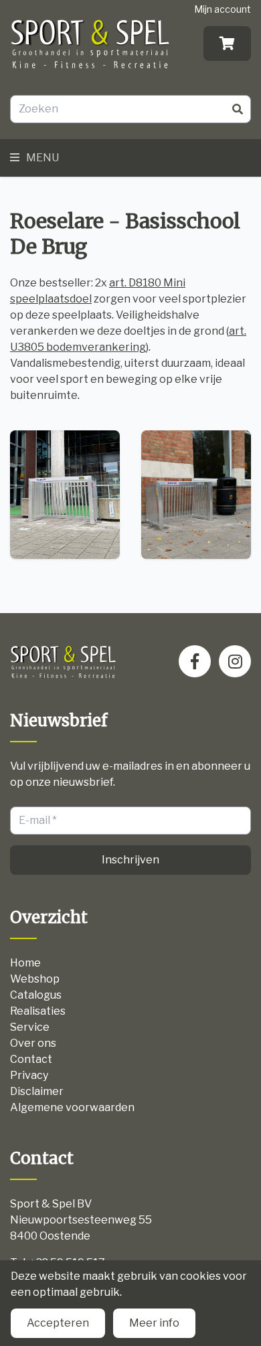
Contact (31, 1059)
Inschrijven (130, 859)
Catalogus (36, 995)
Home (25, 962)
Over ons (33, 1043)
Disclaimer (37, 1091)
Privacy (29, 1075)
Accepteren (58, 1323)
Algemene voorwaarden (72, 1107)
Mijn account (222, 9)
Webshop (35, 979)
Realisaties (38, 1011)
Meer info (154, 1323)
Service (30, 1027)
